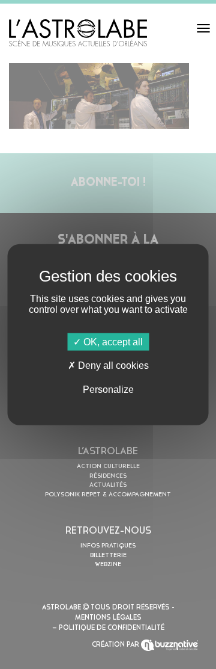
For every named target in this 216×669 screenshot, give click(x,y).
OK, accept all (112, 342)
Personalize (108, 389)
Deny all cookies (112, 365)
